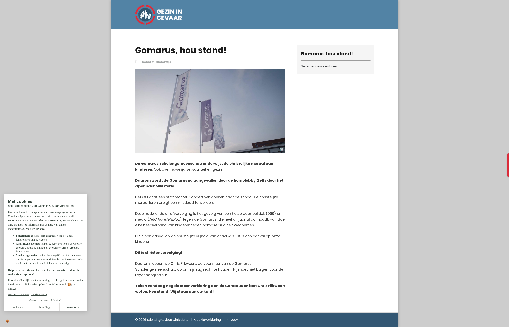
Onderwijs (163, 62)
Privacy (232, 319)
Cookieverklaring (207, 319)
